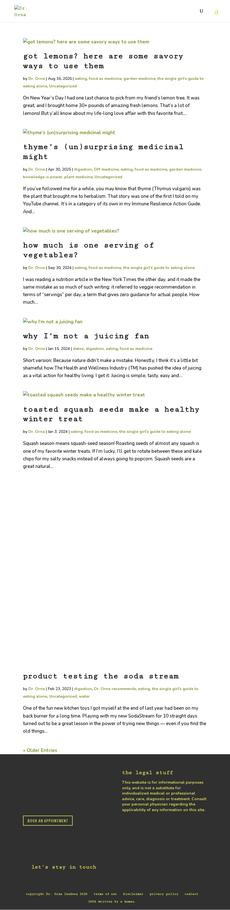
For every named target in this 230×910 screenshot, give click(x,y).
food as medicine (105, 78)
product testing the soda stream (101, 676)
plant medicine (78, 177)
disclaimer (133, 894)
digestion (83, 169)
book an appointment (47, 820)
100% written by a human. (112, 901)
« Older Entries (40, 750)
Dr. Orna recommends (115, 688)
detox (78, 348)
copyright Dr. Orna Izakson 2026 (57, 894)
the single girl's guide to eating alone (159, 267)
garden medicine (139, 78)
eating (81, 78)
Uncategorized (63, 86)
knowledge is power (42, 177)
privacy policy (164, 894)
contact (191, 894)
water (84, 696)
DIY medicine (106, 169)
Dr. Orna (36, 78)
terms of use (105, 894)
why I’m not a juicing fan (86, 335)
